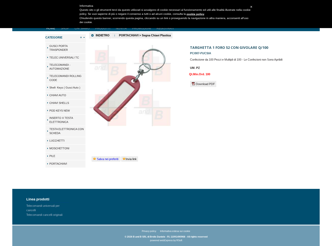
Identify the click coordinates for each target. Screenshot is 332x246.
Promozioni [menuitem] (141, 28)
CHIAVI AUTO (57, 95)
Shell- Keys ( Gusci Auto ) (64, 87)
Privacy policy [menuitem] (149, 231)
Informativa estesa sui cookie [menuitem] (175, 231)
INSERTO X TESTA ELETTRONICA (61, 120)
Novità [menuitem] (121, 28)
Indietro (103, 35)
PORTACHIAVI (58, 163)
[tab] (65, 48)
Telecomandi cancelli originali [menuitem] (44, 214)
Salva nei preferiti (107, 159)
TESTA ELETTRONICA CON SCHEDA (66, 131)
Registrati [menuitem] (165, 28)
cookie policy (195, 14)
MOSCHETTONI (59, 148)
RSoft (179, 240)
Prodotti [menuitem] (102, 28)
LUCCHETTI (57, 140)
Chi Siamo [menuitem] (82, 28)
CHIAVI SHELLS (59, 103)
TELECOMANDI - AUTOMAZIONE (60, 66)
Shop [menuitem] (65, 28)
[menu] (47, 210)
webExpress (166, 240)
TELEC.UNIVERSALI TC (64, 57)
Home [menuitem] (50, 28)
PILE (52, 156)
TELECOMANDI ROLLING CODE (65, 78)
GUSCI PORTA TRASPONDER (58, 48)
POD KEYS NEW (59, 110)
